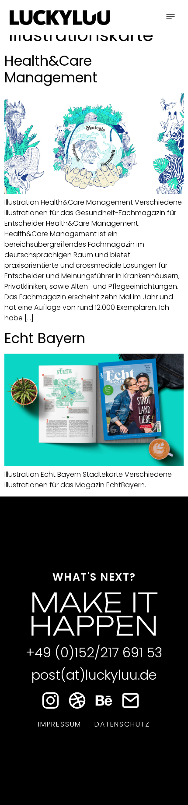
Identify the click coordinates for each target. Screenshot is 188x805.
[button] (170, 17)
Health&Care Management (50, 69)
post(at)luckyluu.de (94, 675)
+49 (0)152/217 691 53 (94, 652)
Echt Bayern (44, 338)
